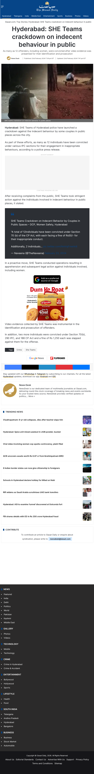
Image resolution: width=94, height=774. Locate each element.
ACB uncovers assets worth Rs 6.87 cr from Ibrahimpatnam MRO (33, 456)
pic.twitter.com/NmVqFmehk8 (60, 246)
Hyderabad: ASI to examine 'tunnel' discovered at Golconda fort (32, 504)
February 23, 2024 (55, 253)
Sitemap (58, 763)
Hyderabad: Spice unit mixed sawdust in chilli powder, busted (32, 432)
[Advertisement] (47, 172)
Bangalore (8, 726)
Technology (9, 653)
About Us (9, 759)
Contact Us (40, 759)
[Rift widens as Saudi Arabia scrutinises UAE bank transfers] (87, 492)
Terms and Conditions (42, 763)
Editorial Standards (25, 759)
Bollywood (9, 679)
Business (68, 16)
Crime (19, 350)
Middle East (36, 16)
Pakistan (8, 614)
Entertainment (49, 16)
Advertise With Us (56, 759)
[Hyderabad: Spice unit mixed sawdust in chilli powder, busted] (87, 432)
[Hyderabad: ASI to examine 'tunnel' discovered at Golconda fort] (87, 504)
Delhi (6, 602)
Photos (77, 16)
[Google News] (37, 358)
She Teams (30, 350)
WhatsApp (29, 374)
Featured (8, 594)
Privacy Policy (82, 759)
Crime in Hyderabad (13, 664)
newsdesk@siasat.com (60, 539)
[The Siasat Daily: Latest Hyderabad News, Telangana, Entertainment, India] (47, 6)
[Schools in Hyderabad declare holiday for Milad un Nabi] (87, 480)
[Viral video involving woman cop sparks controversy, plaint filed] (87, 444)
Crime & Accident (12, 668)
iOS (54, 376)
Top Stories (22, 22)
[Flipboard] (58, 358)
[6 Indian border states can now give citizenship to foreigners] (87, 468)
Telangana (18, 16)
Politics (7, 606)
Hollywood (9, 683)
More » (32, 396)
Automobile (9, 745)
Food (6, 703)
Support (70, 759)
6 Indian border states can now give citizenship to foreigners (31, 468)
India (27, 16)
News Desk (15, 58)
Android (44, 376)
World (6, 610)
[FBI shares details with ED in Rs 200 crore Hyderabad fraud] (87, 516)
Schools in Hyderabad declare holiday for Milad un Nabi (29, 480)
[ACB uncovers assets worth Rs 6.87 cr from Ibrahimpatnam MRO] (87, 456)
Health (7, 699)
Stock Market (10, 741)
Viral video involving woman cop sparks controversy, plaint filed (33, 444)
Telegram (41, 374)
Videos (85, 16)
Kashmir (7, 618)
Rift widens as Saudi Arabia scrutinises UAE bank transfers (30, 492)
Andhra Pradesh (11, 718)
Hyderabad (6, 16)
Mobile (7, 649)
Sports (60, 16)
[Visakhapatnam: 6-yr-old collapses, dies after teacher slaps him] (87, 420)
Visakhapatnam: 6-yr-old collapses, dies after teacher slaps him (33, 420)
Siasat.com (10, 22)
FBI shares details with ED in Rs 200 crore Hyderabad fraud (30, 516)
